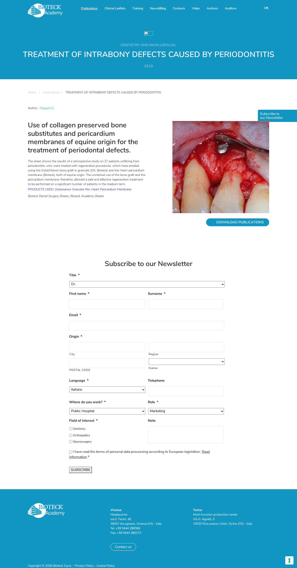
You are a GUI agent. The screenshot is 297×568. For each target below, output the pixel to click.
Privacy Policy (84, 566)
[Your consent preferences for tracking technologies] (289, 560)
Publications (89, 8)
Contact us (123, 546)
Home (32, 92)
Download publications (240, 222)
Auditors (231, 8)
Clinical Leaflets (115, 8)
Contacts (179, 8)
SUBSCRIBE (80, 469)
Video (196, 8)
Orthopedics (81, 435)
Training (137, 8)
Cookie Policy (106, 566)
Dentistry (79, 429)
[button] (266, 8)
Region (154, 354)
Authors (212, 8)
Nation (153, 368)
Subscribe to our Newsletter (271, 115)
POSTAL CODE (79, 370)
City (72, 354)
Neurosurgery (82, 442)
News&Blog (158, 8)
